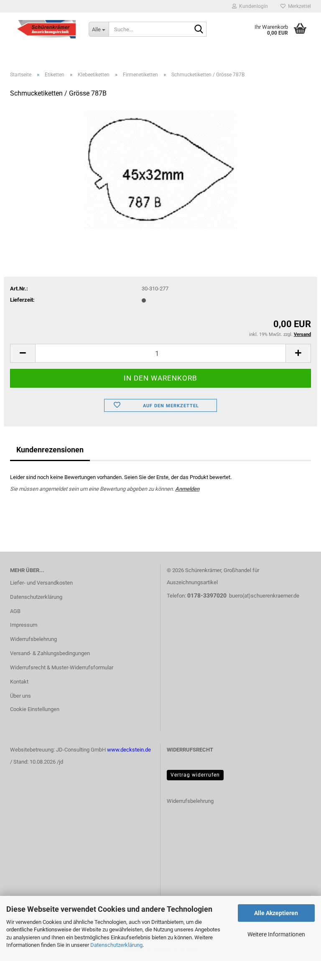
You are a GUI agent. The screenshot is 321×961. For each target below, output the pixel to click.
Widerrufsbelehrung (33, 639)
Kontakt (19, 682)
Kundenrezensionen (50, 449)
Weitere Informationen (276, 934)
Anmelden (187, 489)
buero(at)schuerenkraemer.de (264, 596)
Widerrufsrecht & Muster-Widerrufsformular (61, 667)
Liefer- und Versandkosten (41, 583)
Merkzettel (298, 6)
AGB (15, 611)
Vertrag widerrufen (195, 775)
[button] (22, 353)
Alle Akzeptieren (276, 913)
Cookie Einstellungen (34, 709)
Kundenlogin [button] (252, 6)
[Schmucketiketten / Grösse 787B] (161, 168)
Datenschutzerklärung (116, 945)
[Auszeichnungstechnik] (43, 29)
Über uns (20, 696)
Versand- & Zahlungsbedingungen (50, 653)
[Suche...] (198, 29)
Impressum (23, 625)
